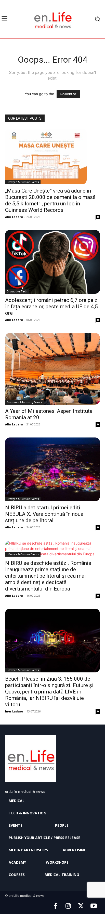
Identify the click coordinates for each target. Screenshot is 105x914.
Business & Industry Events (24, 402)
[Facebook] (55, 906)
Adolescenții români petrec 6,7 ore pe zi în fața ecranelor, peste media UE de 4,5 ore (52, 306)
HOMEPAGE (68, 94)
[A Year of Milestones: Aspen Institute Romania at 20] (52, 369)
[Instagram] (68, 906)
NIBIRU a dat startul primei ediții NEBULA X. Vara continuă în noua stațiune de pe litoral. (44, 513)
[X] (80, 906)
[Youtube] (93, 906)
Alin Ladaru (14, 217)
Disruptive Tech (17, 291)
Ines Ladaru (14, 711)
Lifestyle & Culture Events (23, 182)
